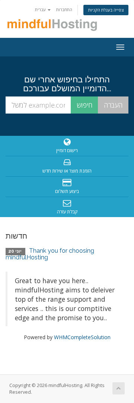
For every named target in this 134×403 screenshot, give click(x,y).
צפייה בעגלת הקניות (106, 10)
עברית (41, 9)
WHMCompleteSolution (82, 337)
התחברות (64, 9)
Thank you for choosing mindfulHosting (50, 254)
